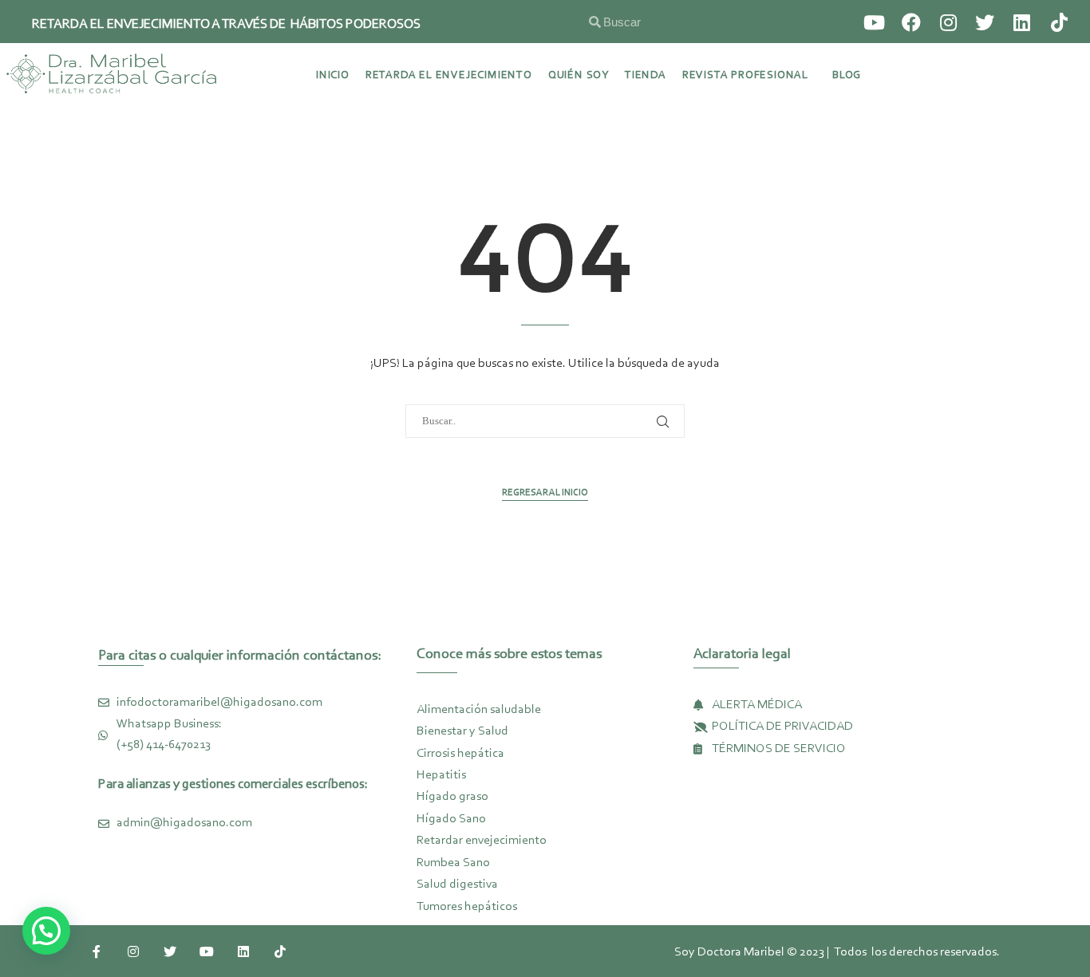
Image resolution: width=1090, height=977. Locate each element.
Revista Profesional (745, 75)
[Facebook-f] (96, 951)
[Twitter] (985, 22)
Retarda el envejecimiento (448, 75)
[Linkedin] (1022, 22)
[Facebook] (910, 22)
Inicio (333, 75)
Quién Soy (578, 75)
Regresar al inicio (545, 493)
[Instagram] (948, 22)
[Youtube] (874, 22)
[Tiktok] (1059, 22)
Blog (846, 75)
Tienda (645, 75)
